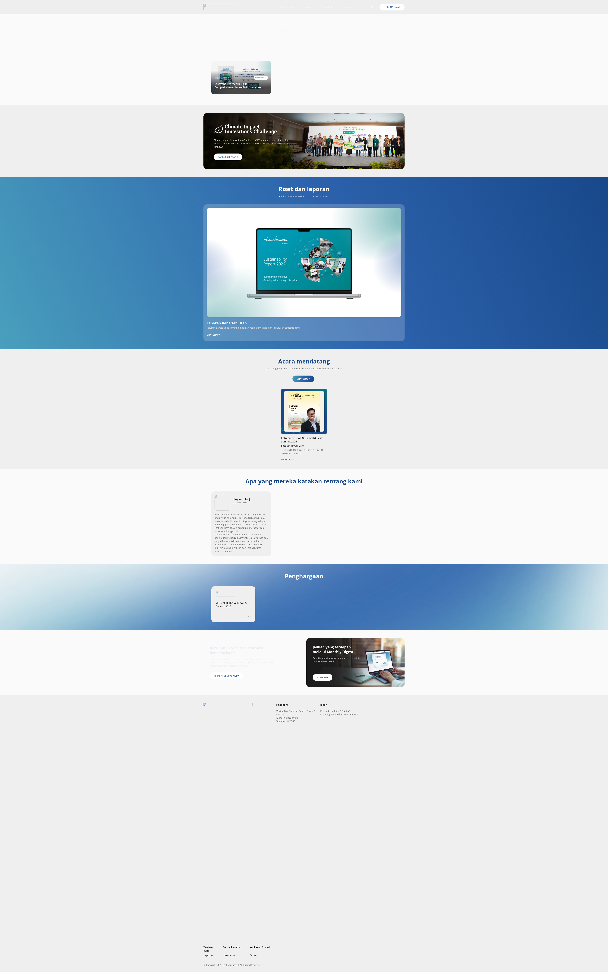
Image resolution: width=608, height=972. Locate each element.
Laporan (208, 955)
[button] (361, 7)
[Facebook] (398, 964)
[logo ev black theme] (221, 7)
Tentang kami (208, 949)
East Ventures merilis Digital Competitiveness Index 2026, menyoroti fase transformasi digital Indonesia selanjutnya (238, 85)
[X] (392, 965)
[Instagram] (387, 965)
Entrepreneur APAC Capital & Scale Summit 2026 (302, 439)
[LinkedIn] (382, 964)
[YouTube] (403, 964)
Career (254, 955)
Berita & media (232, 947)
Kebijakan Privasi (260, 947)
